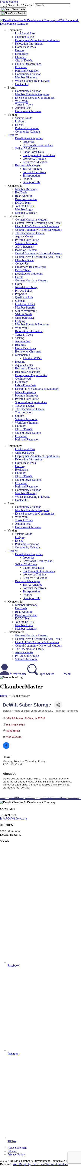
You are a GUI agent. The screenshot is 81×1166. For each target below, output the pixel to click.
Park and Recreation (27, 70)
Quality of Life (31, 182)
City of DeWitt (24, 60)
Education (21, 67)
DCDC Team (23, 202)
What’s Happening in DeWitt (32, 80)
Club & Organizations (28, 63)
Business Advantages (27, 165)
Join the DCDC (24, 206)
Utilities (27, 178)
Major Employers (25, 392)
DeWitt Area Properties (29, 138)
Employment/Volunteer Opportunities (37, 40)
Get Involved (23, 378)
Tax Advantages (32, 168)
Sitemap (20, 300)
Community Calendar (28, 74)
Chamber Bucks (24, 36)
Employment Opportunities (39, 155)
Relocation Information (29, 43)
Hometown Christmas (28, 111)
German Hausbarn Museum (31, 219)
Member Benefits (25, 307)
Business (13, 134)
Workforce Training (34, 158)
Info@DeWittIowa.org (13, 818)
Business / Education (35, 162)
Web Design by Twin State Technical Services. (40, 1164)
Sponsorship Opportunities (31, 402)
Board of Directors (26, 199)
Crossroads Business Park (38, 145)
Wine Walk (21, 101)
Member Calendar (26, 212)
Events (19, 124)
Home (18, 283)
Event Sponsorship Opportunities (34, 97)
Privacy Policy (23, 290)
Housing (20, 50)
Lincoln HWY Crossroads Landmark (37, 226)
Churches (20, 57)
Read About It (23, 195)
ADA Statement (24, 246)
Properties (28, 141)
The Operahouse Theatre (30, 233)
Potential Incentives (34, 172)
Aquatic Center (24, 236)
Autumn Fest (23, 107)
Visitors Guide (23, 118)
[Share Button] (58, 705)
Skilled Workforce (26, 148)
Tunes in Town (24, 104)
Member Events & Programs (32, 94)
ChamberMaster (24, 317)
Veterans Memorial (26, 243)
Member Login (24, 209)
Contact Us (21, 84)
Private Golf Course (27, 239)
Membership (22, 354)
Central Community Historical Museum (38, 229)
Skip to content (9, 1)
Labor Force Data (33, 151)
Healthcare (21, 53)
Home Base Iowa (25, 47)
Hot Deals (21, 192)
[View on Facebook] (6, 747)
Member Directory (26, 77)
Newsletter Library (26, 287)
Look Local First (25, 33)
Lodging (20, 121)
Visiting (19, 338)
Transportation (31, 175)
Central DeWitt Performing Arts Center (38, 222)
